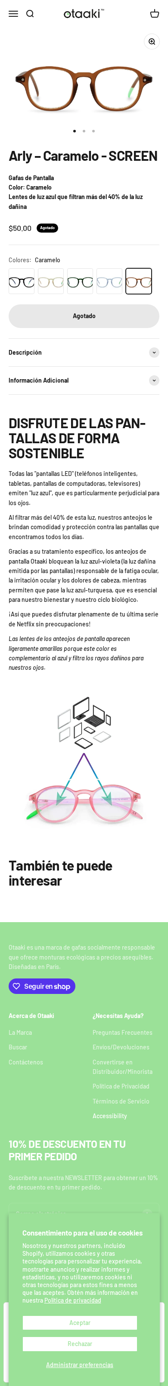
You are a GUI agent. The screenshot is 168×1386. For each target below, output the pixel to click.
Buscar (18, 1047)
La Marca (20, 1032)
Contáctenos (26, 1062)
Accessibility (110, 1115)
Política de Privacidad (121, 1086)
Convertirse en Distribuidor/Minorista (122, 1066)
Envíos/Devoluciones (121, 1047)
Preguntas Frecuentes (122, 1032)
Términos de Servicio (121, 1101)
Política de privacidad (72, 1300)
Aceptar (79, 1322)
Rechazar (80, 1343)
